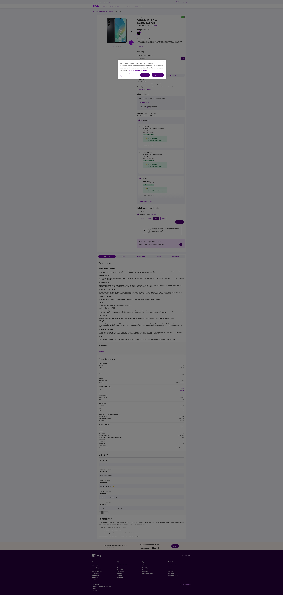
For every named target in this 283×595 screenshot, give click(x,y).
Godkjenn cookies (157, 75)
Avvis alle (145, 75)
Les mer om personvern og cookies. (137, 70)
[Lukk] (164, 61)
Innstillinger (125, 75)
